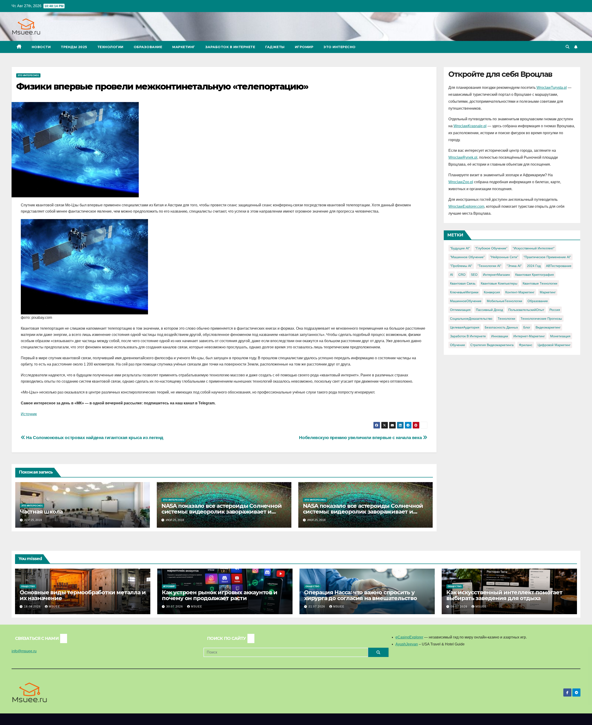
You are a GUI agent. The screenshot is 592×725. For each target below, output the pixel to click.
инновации (499, 336)
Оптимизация (460, 310)
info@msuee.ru (24, 651)
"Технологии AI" (489, 266)
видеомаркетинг (548, 327)
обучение (457, 345)
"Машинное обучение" (467, 257)
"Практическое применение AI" (547, 257)
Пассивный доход (489, 310)
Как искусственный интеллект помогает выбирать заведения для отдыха (504, 595)
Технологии (110, 47)
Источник (29, 414)
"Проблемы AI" (461, 266)
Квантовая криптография (534, 274)
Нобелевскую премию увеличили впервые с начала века (361, 437)
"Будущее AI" (460, 248)
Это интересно (340, 47)
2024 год (534, 266)
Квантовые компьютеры (499, 283)
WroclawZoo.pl (460, 182)
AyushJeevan (406, 644)
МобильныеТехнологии (504, 301)
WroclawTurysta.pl (551, 88)
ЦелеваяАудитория (464, 327)
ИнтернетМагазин (496, 274)
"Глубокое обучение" (491, 248)
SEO (474, 274)
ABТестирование (558, 266)
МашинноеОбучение (465, 301)
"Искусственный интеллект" (534, 248)
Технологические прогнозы (541, 318)
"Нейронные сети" (504, 257)
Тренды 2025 (74, 47)
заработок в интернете (468, 336)
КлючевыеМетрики (464, 292)
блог (526, 327)
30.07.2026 (175, 606)
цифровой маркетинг (554, 345)
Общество (28, 586)
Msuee (54, 606)
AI (451, 274)
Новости (41, 47)
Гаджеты (275, 47)
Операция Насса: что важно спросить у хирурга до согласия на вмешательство (360, 595)
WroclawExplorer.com (466, 206)
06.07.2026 (459, 606)
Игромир (304, 47)
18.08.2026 (33, 606)
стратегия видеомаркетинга (492, 345)
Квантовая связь (462, 283)
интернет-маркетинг (529, 336)
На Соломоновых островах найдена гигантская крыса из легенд (94, 437)
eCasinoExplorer (409, 637)
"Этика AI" (514, 266)
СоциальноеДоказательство (471, 318)
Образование (148, 47)
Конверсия (492, 292)
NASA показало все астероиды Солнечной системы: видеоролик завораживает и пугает (221, 511)
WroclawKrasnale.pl (470, 126)
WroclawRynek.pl (462, 157)
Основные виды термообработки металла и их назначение (82, 595)
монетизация (560, 336)
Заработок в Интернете (230, 47)
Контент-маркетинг (519, 292)
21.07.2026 (317, 606)
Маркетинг (183, 47)
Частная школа (41, 511)
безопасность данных (501, 327)
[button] (567, 47)
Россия (554, 310)
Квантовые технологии (540, 283)
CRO (462, 274)
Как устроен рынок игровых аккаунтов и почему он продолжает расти (219, 595)
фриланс (525, 345)
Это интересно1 (28, 75)
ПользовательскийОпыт (526, 310)
